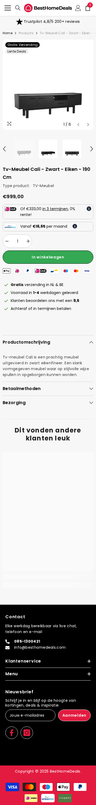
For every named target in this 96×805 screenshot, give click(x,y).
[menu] (8, 8)
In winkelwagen (48, 257)
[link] (48, 22)
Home (8, 33)
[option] (48, 22)
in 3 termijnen (55, 208)
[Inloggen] (78, 8)
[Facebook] (11, 732)
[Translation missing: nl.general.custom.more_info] (89, 208)
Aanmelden (74, 715)
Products (26, 33)
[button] (78, 124)
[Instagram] (27, 732)
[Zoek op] (18, 8)
